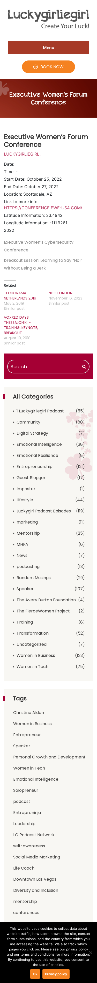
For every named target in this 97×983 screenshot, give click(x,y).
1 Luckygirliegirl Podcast (40, 411)
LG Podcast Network (34, 835)
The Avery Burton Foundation (46, 600)
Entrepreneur (27, 735)
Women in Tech (32, 667)
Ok (35, 974)
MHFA (22, 544)
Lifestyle (25, 500)
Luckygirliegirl (21, 154)
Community (28, 422)
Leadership (24, 824)
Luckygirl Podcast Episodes (44, 511)
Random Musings (34, 578)
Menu (48, 47)
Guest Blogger (31, 478)
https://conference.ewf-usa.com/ (43, 207)
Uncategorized (32, 644)
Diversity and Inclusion (35, 890)
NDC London (60, 293)
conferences (26, 913)
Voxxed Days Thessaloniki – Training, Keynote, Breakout (21, 325)
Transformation (33, 633)
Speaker (25, 589)
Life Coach (23, 868)
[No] (90, 952)
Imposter (26, 489)
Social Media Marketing (36, 857)
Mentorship (28, 533)
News (22, 555)
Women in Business (36, 655)
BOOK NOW (52, 67)
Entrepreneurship (35, 467)
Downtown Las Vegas (34, 879)
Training (25, 622)
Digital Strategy (32, 433)
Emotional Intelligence (39, 444)
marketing (27, 522)
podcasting (28, 567)
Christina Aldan (28, 713)
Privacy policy (56, 974)
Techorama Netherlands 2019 (20, 295)
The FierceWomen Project (43, 611)
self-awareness (29, 846)
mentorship (25, 901)
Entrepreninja (27, 813)
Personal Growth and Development (49, 757)
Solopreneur (25, 790)
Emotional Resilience (37, 455)
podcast (21, 801)
